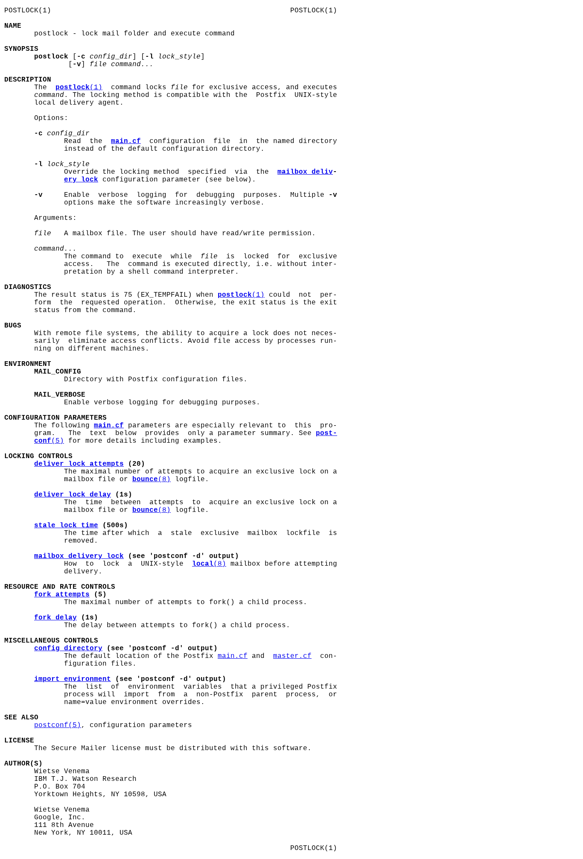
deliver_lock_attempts (79, 464)
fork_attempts (62, 595)
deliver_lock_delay (72, 495)
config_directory (68, 648)
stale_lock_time (66, 525)
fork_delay (55, 618)
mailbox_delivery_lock (79, 556)
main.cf (233, 656)
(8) (151, 479)
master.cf (292, 656)
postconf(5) (57, 725)
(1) (78, 87)
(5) (49, 441)
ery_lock (81, 180)
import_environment (72, 679)
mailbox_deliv (305, 172)
